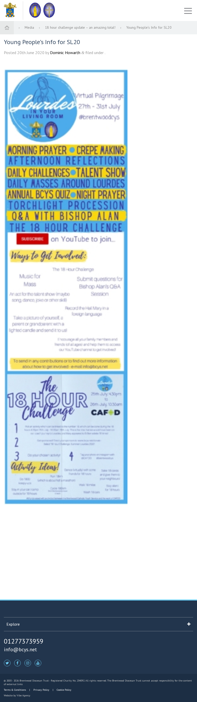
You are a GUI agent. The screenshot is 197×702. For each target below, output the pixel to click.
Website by (17, 695)
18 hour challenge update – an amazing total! (80, 27)
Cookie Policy (63, 689)
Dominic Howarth (65, 52)
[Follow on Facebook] (17, 662)
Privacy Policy (41, 689)
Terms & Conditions (15, 689)
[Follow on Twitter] (7, 662)
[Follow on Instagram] (27, 662)
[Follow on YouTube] (38, 662)
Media (30, 27)
